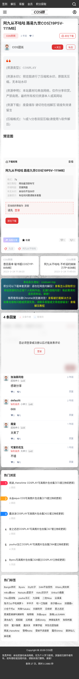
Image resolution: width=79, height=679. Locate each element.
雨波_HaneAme (11, 631)
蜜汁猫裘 (16, 625)
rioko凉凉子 (42, 592)
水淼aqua (41, 614)
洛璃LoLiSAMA (57, 614)
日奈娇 (48, 609)
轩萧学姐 (37, 625)
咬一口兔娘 (41, 603)
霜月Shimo (57, 631)
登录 (17, 210)
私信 (71, 47)
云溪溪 (58, 598)
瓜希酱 (29, 620)
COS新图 (10, 35)
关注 (58, 47)
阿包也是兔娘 (51, 625)
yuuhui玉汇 (24, 598)
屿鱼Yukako (24, 609)
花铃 (6, 625)
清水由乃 (8, 620)
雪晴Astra (27, 631)
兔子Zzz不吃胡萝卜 (14, 603)
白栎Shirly (40, 620)
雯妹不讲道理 (42, 631)
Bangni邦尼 (10, 587)
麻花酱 (7, 636)
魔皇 (13, 424)
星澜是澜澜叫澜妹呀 (14, 614)
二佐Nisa (47, 598)
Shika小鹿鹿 (57, 592)
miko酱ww (9, 592)
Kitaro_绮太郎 (62, 587)
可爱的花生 (17, 447)
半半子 (30, 603)
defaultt (15, 400)
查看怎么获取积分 (65, 286)
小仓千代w (9, 609)
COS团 (49, 650)
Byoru (22, 587)
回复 (71, 391)
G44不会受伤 (45, 587)
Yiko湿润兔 (9, 598)
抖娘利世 (37, 609)
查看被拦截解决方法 (59, 297)
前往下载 (69, 36)
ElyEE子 (32, 587)
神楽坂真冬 (54, 620)
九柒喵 (36, 598)
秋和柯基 (67, 620)
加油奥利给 (17, 377)
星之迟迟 (59, 609)
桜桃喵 (30, 614)
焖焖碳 (19, 620)
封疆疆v (69, 603)
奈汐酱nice (56, 603)
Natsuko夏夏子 (25, 592)
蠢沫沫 (27, 625)
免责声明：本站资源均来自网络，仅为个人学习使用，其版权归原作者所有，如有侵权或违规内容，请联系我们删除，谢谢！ (37, 657)
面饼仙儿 (70, 631)
